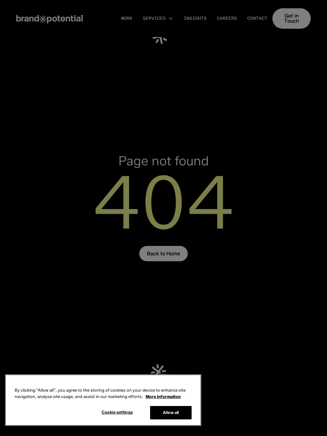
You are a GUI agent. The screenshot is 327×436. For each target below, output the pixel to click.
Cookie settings (117, 412)
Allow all (171, 412)
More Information (163, 396)
